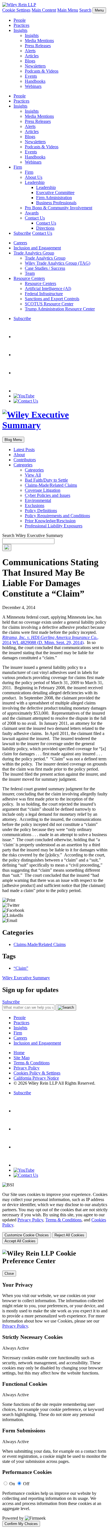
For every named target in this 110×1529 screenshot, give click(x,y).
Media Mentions (39, 40)
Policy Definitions (41, 510)
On (12, 1483)
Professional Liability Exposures (53, 525)
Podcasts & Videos (41, 71)
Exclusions (34, 505)
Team (30, 273)
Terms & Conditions (32, 1062)
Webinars (33, 86)
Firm (18, 167)
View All (33, 475)
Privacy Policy (26, 1067)
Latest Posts (24, 449)
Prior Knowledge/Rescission (50, 520)
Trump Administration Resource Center (60, 308)
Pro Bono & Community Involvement (58, 207)
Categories (23, 464)
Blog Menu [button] (13, 440)
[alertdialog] (55, 1388)
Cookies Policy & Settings (37, 1073)
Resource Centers (29, 278)
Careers (20, 242)
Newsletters (35, 66)
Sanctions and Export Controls (52, 298)
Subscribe (22, 233)
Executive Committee (55, 192)
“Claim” (21, 968)
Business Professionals (56, 202)
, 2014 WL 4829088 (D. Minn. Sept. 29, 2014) (50, 640)
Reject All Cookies (69, 1235)
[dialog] (55, 1218)
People (20, 20)
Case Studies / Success (45, 268)
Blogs (30, 60)
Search (85, 10)
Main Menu (67, 10)
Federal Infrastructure (44, 293)
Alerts (30, 50)
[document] (55, 1388)
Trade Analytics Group (34, 253)
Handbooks (35, 81)
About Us (33, 177)
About (19, 454)
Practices (21, 25)
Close (9, 1273)
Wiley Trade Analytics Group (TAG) (57, 263)
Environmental (38, 500)
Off (26, 1483)
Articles (32, 55)
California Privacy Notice (36, 1078)
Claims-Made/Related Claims (51, 485)
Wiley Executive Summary (26, 977)
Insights (20, 30)
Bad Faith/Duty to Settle (46, 480)
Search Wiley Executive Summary (32, 535)
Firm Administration (54, 197)
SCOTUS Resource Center (49, 303)
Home (19, 1052)
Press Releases (38, 45)
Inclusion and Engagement (37, 247)
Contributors (25, 459)
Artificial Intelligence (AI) (48, 288)
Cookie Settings (16, 10)
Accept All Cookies (20, 1241)
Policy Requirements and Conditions (57, 515)
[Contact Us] (26, 401)
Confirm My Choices (21, 1524)
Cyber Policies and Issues (47, 495)
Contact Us (35, 218)
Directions (45, 228)
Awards (32, 212)
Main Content (44, 10)
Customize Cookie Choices (27, 1235)
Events (31, 76)
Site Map (22, 1057)
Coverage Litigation (42, 490)
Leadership (35, 182)
